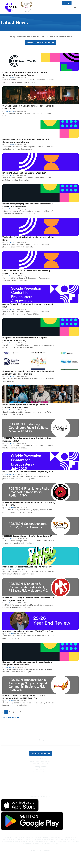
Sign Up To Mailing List (40, 753)
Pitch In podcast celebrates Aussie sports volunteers (27, 567)
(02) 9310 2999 (40, 778)
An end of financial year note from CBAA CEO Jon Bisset (28, 631)
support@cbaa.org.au (40, 780)
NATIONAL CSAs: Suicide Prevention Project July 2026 (27, 472)
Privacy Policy (40, 787)
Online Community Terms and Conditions (41, 790)
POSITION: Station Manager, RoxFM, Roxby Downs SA (27, 536)
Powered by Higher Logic (40, 854)
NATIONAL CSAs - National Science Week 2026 (24, 173)
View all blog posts (8, 717)
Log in (66, 3)
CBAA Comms (9, 77)
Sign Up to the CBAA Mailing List (40, 42)
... (24, 712)
